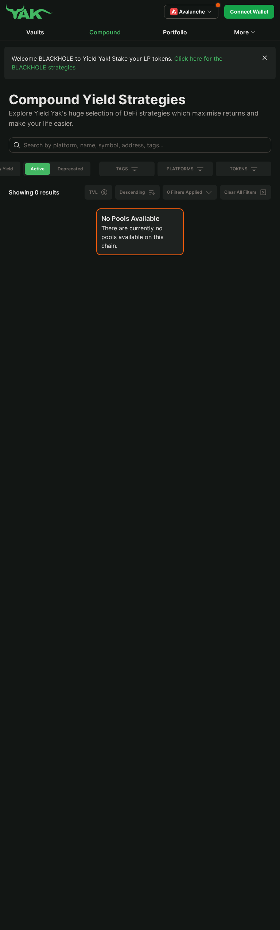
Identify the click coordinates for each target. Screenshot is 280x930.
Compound (105, 32)
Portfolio (175, 32)
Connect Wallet (249, 11)
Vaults (35, 32)
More (241, 32)
